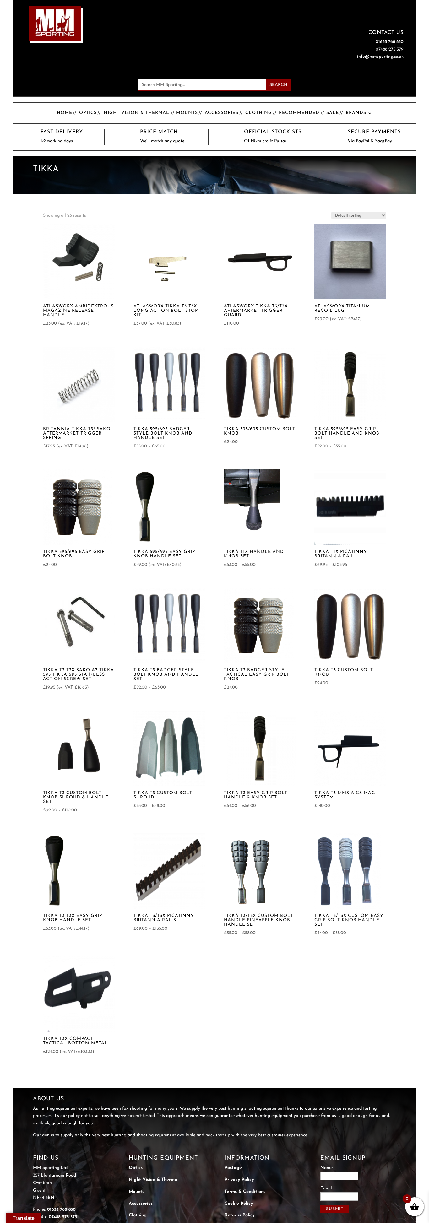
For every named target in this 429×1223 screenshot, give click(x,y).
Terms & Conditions (245, 1191)
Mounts (187, 113)
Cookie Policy (239, 1203)
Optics (88, 113)
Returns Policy (240, 1215)
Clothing (258, 113)
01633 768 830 (390, 42)
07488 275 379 (390, 49)
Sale (332, 113)
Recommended (299, 113)
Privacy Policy (239, 1179)
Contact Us (386, 32)
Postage (233, 1168)
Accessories (221, 113)
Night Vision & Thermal (136, 113)
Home (64, 113)
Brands (356, 113)
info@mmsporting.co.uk (380, 56)
